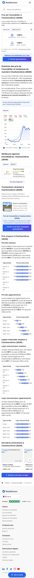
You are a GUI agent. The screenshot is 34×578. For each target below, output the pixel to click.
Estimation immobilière (9, 510)
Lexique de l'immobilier (9, 518)
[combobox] (17, 9)
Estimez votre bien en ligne (18, 475)
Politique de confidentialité (10, 555)
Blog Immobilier (7, 521)
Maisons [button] (5, 110)
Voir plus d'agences (17, 182)
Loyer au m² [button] (16, 29)
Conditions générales (9, 552)
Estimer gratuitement (18, 59)
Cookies (4, 557)
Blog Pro (5, 531)
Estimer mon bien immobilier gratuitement (18, 228)
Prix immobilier (7, 513)
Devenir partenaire (8, 528)
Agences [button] (5, 164)
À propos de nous (7, 539)
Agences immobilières (9, 515)
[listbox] (17, 460)
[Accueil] (2, 483)
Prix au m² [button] (6, 29)
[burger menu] (30, 3)
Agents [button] (13, 164)
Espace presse (6, 544)
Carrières (5, 541)
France (7, 483)
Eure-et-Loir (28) (17, 483)
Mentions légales (7, 560)
